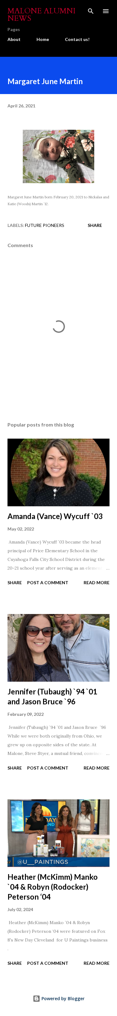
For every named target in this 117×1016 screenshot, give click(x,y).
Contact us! (77, 39)
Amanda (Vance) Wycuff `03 (55, 516)
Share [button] (95, 225)
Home (43, 39)
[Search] (91, 11)
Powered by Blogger (62, 998)
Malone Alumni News (41, 15)
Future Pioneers (44, 225)
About (14, 39)
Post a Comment (47, 582)
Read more (97, 582)
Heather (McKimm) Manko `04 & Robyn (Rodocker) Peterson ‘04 (52, 886)
